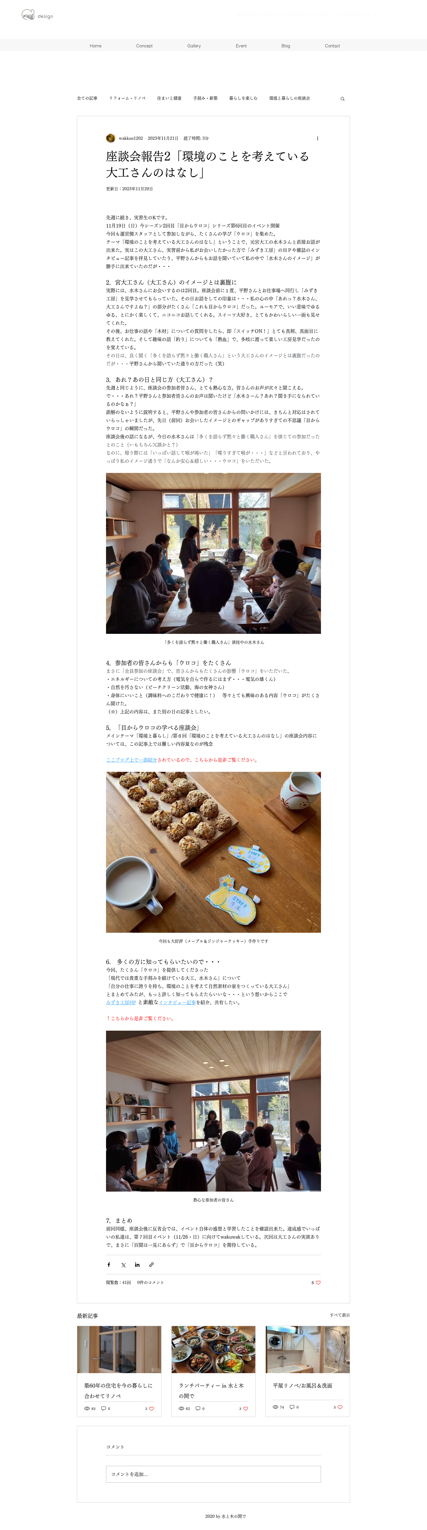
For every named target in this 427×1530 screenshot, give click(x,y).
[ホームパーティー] (214, 1349)
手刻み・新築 (205, 98)
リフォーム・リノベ (127, 98)
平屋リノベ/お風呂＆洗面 (302, 1385)
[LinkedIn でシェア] (137, 1264)
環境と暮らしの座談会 (289, 98)
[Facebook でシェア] (109, 1264)
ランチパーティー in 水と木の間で (211, 1391)
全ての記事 (87, 98)
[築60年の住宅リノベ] (119, 1349)
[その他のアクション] (317, 138)
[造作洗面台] (308, 1349)
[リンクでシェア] (151, 1264)
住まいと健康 (169, 98)
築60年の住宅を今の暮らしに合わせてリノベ (118, 1391)
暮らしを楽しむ (243, 98)
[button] (342, 98)
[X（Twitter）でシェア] (123, 1264)
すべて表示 (340, 1315)
